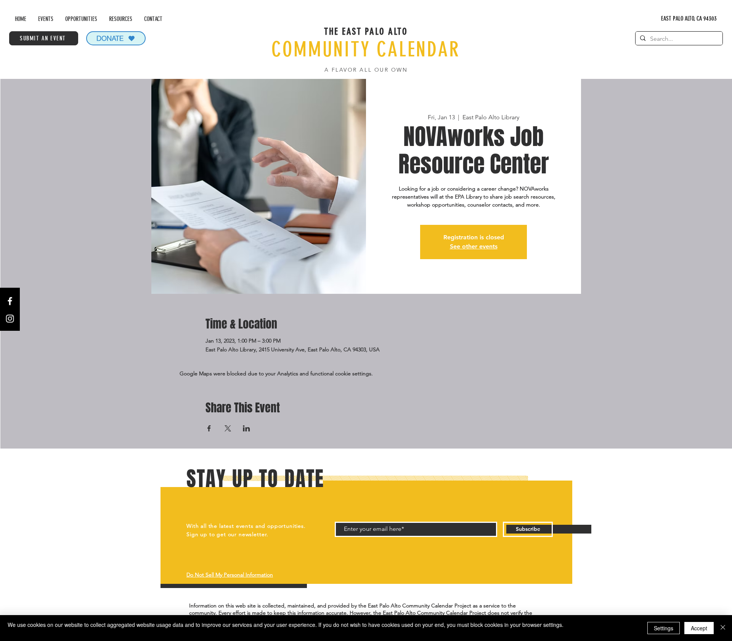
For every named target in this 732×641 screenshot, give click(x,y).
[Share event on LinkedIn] (246, 428)
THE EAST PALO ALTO (366, 31)
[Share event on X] (227, 428)
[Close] (722, 628)
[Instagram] (10, 318)
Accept (699, 628)
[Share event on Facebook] (209, 428)
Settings (663, 628)
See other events (474, 246)
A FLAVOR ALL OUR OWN (366, 69)
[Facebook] (10, 301)
